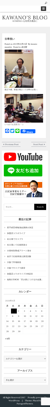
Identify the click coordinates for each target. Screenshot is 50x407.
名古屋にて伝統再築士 (17, 245)
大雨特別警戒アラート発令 (19, 250)
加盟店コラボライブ (16, 233)
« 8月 (7, 338)
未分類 (24, 47)
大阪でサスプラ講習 (16, 268)
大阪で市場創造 (14, 262)
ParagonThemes (25, 403)
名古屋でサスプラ (15, 239)
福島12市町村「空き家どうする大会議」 (25, 279)
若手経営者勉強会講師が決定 (20, 227)
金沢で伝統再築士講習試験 (19, 256)
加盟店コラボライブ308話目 (20, 274)
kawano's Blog (25, 17)
